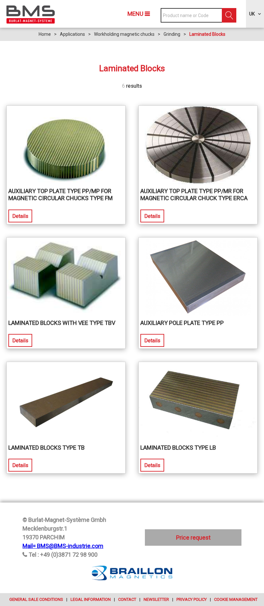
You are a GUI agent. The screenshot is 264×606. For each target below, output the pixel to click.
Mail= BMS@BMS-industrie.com (63, 545)
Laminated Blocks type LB (178, 447)
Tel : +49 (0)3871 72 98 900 (63, 554)
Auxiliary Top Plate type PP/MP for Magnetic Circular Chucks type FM (60, 194)
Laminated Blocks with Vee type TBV (61, 322)
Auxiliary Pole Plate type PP (182, 322)
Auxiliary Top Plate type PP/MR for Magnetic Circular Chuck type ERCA (194, 194)
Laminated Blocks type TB (46, 447)
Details (20, 216)
